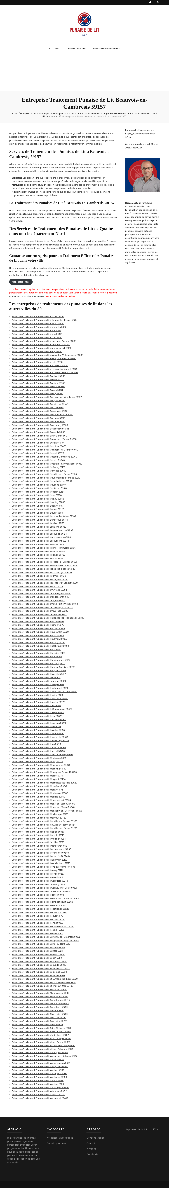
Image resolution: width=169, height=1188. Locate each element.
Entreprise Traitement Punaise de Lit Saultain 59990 (38, 954)
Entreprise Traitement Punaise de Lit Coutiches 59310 (39, 488)
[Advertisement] (84, 71)
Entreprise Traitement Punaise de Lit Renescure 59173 (39, 912)
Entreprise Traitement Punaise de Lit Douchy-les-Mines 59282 (44, 516)
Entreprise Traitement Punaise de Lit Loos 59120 (36, 744)
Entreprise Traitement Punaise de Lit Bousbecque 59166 (40, 428)
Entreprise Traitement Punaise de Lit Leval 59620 (37, 716)
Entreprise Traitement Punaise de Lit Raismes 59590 (38, 905)
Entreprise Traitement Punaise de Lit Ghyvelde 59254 (39, 589)
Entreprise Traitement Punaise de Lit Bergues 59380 (38, 400)
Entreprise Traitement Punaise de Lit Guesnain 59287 (39, 614)
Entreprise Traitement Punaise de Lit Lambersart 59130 (40, 688)
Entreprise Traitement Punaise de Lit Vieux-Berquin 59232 (41, 1038)
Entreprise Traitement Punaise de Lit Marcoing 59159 (39, 768)
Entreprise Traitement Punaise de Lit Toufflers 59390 (39, 1017)
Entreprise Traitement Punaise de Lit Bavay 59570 (37, 393)
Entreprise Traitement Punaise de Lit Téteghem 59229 (40, 1007)
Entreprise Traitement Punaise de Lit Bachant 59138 (38, 376)
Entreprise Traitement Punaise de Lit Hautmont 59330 (39, 638)
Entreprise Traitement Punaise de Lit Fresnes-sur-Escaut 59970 (45, 582)
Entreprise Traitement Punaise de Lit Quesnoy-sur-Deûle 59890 (45, 887)
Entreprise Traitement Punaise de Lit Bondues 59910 (38, 418)
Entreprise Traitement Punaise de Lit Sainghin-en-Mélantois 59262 (46, 936)
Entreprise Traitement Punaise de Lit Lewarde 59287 (39, 719)
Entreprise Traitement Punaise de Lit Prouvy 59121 (37, 870)
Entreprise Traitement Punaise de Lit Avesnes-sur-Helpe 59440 (45, 372)
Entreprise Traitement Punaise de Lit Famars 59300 (38, 551)
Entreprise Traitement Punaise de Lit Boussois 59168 (38, 432)
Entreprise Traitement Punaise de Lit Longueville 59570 (40, 737)
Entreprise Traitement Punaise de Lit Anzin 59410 (37, 334)
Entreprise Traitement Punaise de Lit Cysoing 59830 (38, 502)
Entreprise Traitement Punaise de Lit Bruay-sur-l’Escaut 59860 (44, 439)
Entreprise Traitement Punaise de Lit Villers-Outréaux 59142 (42, 1049)
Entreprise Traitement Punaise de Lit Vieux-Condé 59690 (41, 1042)
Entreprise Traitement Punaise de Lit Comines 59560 (39, 470)
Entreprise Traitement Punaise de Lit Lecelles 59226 (38, 702)
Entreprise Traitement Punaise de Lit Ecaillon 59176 (38, 523)
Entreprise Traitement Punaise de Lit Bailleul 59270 (38, 379)
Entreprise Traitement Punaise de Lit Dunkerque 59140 (40, 519)
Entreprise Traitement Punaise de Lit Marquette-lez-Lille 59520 (44, 782)
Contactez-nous (20, 281)
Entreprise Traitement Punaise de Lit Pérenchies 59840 (40, 852)
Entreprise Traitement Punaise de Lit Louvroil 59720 (38, 751)
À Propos (91, 1148)
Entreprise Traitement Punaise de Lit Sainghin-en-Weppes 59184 (45, 940)
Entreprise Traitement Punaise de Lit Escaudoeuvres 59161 (41, 537)
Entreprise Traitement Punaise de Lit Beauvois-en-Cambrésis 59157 (47, 397)
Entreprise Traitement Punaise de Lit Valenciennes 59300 (41, 1031)
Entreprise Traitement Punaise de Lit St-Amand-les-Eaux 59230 (45, 978)
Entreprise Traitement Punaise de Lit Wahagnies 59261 (40, 1052)
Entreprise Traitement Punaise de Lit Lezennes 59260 (39, 723)
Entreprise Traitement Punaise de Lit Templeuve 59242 (40, 1003)
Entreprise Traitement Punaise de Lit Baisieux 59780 (38, 383)
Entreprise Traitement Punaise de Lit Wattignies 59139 (39, 1073)
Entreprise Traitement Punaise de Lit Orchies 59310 (38, 842)
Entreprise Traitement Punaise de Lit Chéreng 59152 (38, 467)
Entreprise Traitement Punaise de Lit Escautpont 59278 (40, 540)
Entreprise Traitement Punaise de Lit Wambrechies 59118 (41, 1063)
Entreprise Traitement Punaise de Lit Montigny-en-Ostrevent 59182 (47, 810)
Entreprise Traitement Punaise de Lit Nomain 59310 (38, 835)
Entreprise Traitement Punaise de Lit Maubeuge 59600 (40, 793)
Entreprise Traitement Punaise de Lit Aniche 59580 (38, 323)
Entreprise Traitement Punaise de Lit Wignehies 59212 (39, 1091)
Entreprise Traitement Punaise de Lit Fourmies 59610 (39, 575)
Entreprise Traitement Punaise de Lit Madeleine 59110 (39, 758)
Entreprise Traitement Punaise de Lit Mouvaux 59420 (39, 817)
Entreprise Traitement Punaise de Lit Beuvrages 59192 (39, 411)
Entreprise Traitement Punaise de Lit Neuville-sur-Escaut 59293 (44, 828)
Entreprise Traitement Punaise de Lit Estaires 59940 (38, 544)
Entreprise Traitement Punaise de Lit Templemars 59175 (41, 1000)
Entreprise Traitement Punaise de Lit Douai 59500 (37, 512)
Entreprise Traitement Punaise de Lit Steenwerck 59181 (40, 996)
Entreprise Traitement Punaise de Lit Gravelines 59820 (40, 610)
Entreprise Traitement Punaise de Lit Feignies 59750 (38, 554)
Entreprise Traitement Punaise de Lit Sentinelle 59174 (39, 961)
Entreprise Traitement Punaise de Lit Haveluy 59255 (38, 642)
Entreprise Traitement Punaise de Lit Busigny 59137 (38, 442)
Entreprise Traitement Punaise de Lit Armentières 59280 (41, 344)
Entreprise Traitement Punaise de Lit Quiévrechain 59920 (41, 891)
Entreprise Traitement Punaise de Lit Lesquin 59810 (38, 712)
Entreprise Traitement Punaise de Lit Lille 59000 (36, 726)
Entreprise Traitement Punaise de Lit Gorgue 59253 (38, 600)
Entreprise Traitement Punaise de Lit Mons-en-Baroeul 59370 (43, 803)
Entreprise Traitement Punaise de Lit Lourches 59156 (39, 747)
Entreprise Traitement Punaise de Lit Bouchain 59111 (38, 421)
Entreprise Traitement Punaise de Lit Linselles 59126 (38, 730)
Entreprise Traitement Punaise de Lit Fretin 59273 (37, 586)
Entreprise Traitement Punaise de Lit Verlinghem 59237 (40, 1035)
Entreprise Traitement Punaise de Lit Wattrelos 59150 (39, 1077)
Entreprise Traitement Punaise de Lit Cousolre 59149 (39, 484)
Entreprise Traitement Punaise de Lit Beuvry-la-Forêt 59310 (42, 414)
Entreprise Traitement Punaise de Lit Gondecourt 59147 (40, 596)
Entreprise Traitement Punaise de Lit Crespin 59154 (38, 491)
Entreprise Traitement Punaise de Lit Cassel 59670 (38, 453)
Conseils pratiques (76, 48)
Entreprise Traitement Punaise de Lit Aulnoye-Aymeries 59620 (44, 358)
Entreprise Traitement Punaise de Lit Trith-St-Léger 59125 (41, 1028)
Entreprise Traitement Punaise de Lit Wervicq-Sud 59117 (40, 1087)
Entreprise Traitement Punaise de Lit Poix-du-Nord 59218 (41, 863)
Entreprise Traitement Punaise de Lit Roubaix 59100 (38, 929)
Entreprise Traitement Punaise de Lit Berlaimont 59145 (40, 404)
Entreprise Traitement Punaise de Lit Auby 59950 (37, 351)
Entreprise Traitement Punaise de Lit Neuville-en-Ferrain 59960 (44, 821)
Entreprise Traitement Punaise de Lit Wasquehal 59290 (40, 1066)
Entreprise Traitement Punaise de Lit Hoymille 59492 (39, 674)
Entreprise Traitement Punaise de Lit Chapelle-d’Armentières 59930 (47, 463)
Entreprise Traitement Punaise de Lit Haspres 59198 (38, 628)
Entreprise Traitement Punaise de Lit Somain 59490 (38, 975)
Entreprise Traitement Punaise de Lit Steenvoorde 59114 (40, 993)
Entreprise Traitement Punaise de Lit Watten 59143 (38, 1070)
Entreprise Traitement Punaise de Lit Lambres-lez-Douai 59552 (44, 691)
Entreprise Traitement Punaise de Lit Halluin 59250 (38, 621)
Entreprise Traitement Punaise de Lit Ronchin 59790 (38, 919)
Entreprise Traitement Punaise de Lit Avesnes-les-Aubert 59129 (44, 369)
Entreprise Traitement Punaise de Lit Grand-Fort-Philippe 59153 (45, 603)
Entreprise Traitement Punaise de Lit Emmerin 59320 (39, 526)
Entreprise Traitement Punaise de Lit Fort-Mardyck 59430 (42, 572)
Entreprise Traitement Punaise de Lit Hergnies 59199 (38, 653)
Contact (90, 1143)
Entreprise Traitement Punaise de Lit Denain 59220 (38, 509)
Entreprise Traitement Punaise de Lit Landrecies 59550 (40, 698)
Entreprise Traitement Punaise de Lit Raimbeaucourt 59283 (42, 901)
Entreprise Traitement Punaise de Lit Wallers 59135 (38, 1059)
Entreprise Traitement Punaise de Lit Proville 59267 (38, 873)
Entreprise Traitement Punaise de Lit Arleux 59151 (37, 337)
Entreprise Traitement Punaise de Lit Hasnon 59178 (38, 624)
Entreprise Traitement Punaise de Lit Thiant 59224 (38, 1010)
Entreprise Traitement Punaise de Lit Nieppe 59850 (38, 831)
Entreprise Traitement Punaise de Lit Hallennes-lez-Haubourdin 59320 (48, 617)
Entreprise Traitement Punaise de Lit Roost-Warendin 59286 (43, 926)
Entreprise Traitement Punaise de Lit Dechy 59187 (37, 505)
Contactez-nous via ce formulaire (26, 296)
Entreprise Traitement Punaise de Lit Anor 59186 (36, 330)
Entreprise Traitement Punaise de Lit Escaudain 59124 (39, 533)
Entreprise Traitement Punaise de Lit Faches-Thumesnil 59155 (44, 547)
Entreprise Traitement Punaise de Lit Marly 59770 (37, 775)
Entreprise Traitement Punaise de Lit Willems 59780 (38, 1094)
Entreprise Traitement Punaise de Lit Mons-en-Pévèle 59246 (43, 807)
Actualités (54, 48)
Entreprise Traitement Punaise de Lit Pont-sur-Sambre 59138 (43, 866)
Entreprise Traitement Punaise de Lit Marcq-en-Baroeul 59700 (44, 772)
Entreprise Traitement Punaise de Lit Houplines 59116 (39, 670)
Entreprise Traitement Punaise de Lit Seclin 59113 (37, 957)
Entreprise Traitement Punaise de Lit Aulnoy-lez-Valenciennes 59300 (47, 355)
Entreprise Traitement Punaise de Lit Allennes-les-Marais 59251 (44, 320)
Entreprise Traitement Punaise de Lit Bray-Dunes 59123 (40, 435)
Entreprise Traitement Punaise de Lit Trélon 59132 (37, 1024)
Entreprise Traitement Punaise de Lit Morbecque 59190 (40, 814)
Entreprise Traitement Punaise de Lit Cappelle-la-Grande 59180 (45, 449)
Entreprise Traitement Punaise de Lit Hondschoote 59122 (41, 660)
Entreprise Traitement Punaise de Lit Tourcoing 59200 (39, 1021)
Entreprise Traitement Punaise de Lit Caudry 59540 (38, 460)
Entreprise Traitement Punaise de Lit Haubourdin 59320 (40, 631)
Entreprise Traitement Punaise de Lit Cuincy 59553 (38, 498)
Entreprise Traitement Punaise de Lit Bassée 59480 (38, 386)
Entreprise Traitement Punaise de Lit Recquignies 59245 (40, 908)
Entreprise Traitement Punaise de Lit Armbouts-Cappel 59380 (44, 341)
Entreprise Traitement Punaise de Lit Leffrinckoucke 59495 (42, 709)
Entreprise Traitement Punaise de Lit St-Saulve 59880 (39, 989)
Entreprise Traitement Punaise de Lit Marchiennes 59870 (41, 765)
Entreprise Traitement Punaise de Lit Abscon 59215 (38, 316)
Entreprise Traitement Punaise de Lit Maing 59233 (37, 761)
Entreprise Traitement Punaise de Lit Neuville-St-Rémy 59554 (44, 824)
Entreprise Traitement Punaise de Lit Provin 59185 (37, 877)
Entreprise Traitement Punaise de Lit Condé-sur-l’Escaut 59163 (44, 474)
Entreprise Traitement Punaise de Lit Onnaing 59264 (39, 838)
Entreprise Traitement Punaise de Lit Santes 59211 (37, 950)
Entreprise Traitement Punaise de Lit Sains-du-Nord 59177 (42, 943)
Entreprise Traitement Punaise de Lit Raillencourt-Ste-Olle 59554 (45, 898)
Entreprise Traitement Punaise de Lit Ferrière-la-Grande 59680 (45, 561)
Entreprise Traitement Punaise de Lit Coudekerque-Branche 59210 (46, 477)
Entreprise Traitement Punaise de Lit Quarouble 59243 (40, 880)
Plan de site (92, 1154)
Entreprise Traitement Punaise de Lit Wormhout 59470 (40, 1098)
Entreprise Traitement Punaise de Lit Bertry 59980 (38, 407)
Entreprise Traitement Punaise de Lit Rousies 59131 (37, 933)
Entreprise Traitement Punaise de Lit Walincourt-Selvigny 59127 (44, 1056)
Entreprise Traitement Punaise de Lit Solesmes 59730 (39, 971)
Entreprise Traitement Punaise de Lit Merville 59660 (38, 796)
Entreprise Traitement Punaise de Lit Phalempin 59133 (39, 859)
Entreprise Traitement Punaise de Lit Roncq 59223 (37, 922)
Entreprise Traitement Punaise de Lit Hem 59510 (36, 649)
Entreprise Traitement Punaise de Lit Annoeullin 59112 (39, 327)
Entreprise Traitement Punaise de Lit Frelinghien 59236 (40, 579)
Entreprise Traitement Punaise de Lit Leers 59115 (36, 705)
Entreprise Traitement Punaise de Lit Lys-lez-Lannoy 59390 (42, 754)
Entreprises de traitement (106, 48)
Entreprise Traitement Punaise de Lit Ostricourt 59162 (39, 845)
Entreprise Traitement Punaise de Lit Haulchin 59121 (38, 635)
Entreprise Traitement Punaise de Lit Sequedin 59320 (39, 964)
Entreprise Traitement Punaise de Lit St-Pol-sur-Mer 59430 (42, 985)
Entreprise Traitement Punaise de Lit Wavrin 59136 (38, 1080)
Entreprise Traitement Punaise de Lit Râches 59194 (38, 894)
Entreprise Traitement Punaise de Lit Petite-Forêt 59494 (41, 856)
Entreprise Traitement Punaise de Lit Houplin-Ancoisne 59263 (43, 667)
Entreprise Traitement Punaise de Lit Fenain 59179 (37, 558)
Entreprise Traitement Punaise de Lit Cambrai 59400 (39, 446)
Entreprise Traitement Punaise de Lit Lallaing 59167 (38, 684)
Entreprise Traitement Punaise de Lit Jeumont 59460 (39, 681)
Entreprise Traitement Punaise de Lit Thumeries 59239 (40, 1014)
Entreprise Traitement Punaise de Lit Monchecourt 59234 (41, 800)
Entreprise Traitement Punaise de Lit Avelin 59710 (37, 362)
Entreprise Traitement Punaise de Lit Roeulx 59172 (37, 915)
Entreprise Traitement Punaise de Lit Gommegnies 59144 (41, 593)
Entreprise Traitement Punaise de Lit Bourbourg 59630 (40, 425)
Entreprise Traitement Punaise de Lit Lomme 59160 (38, 733)
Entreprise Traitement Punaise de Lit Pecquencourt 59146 (41, 849)
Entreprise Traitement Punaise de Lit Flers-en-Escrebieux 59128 (45, 565)
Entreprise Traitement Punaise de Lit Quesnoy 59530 (39, 884)
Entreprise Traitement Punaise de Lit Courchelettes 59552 (42, 481)
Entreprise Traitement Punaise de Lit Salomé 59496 (38, 947)
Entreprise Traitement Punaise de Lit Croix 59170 (37, 495)
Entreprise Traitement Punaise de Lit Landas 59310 (38, 695)
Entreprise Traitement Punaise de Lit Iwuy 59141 (36, 677)
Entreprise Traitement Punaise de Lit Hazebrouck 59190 (40, 645)
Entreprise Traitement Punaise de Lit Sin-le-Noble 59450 (41, 968)
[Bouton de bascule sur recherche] (158, 2)
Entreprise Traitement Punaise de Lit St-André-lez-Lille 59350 (44, 982)
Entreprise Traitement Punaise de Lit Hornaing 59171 (38, 663)
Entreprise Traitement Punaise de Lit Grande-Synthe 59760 (42, 607)
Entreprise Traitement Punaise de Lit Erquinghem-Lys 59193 (42, 530)
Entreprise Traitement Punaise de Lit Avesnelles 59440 (40, 365)
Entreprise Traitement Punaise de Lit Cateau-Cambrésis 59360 (44, 456)
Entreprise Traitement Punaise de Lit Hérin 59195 (37, 656)
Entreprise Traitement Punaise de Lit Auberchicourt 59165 (41, 348)
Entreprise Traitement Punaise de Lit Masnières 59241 (39, 786)
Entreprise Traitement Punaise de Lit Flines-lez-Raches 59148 (43, 568)
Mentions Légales (95, 1137)
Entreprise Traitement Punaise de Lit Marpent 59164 (39, 779)
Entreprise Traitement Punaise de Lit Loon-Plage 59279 (40, 740)
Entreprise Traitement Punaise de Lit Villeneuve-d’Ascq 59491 (43, 1045)
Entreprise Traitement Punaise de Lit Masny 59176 (37, 789)
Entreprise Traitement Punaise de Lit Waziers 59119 (38, 1084)
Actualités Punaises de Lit (60, 1137)
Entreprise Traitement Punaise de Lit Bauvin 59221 (37, 390)
